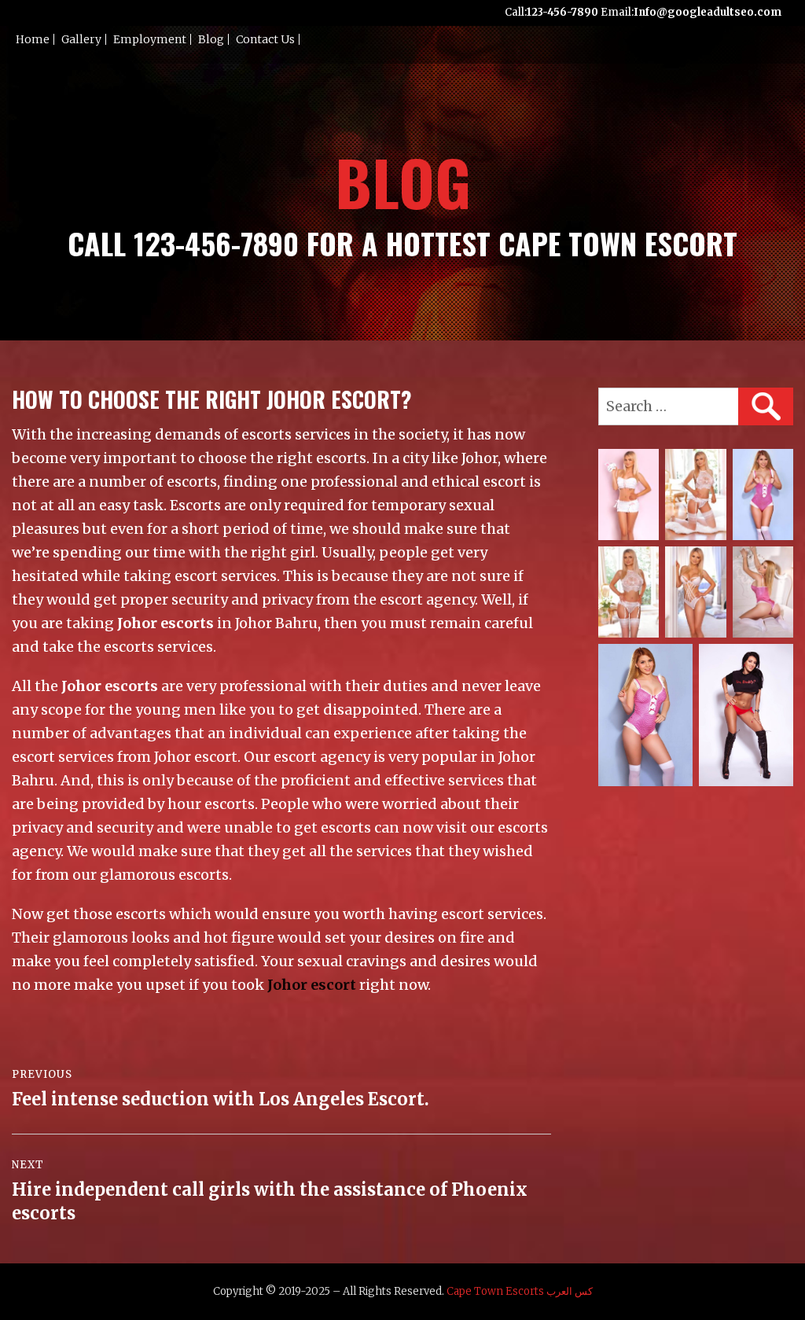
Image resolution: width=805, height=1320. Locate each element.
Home (33, 39)
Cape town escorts (495, 1291)
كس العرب (569, 1291)
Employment (149, 39)
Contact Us (265, 39)
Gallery (81, 39)
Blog (211, 39)
